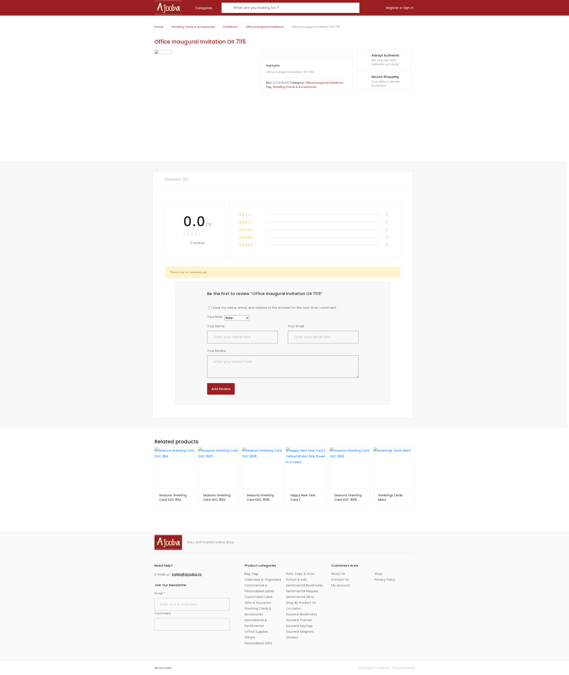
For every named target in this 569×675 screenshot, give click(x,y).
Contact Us (340, 579)
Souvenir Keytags (299, 626)
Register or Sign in (399, 8)
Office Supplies (256, 631)
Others (249, 637)
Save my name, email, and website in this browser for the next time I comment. (275, 307)
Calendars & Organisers (262, 579)
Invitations (230, 27)
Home (158, 27)
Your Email (296, 326)
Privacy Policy (385, 579)
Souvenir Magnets (300, 631)
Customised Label (258, 597)
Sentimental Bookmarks (304, 585)
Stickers (292, 637)
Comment (162, 613)
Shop (378, 574)
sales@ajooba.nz (187, 574)
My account (340, 585)
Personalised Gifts (258, 643)
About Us (338, 574)
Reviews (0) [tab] (176, 179)
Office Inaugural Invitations (265, 27)
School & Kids (296, 579)
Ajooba (384, 668)
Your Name (215, 326)
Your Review (216, 351)
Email (159, 593)
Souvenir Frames (299, 620)
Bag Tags (251, 574)
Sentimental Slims (300, 597)
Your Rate (214, 317)
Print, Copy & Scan (300, 574)
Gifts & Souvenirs (257, 602)
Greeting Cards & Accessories (193, 27)
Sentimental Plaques (302, 591)
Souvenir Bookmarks (301, 614)
